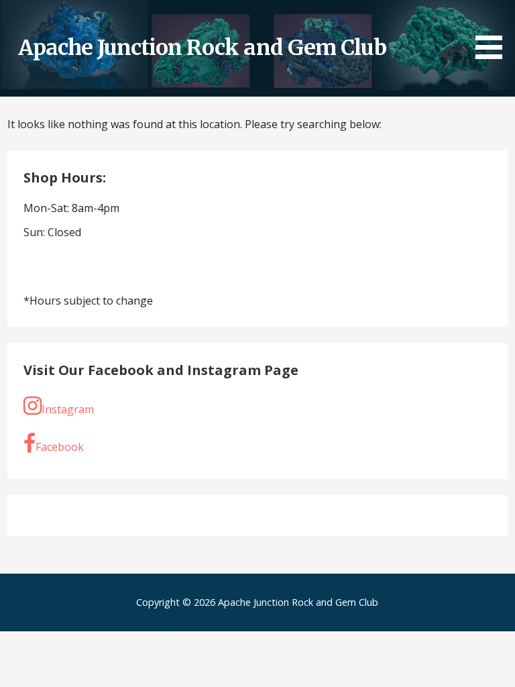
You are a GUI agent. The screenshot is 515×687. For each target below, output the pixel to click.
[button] (493, 32)
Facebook (60, 446)
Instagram (68, 409)
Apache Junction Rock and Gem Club (202, 47)
